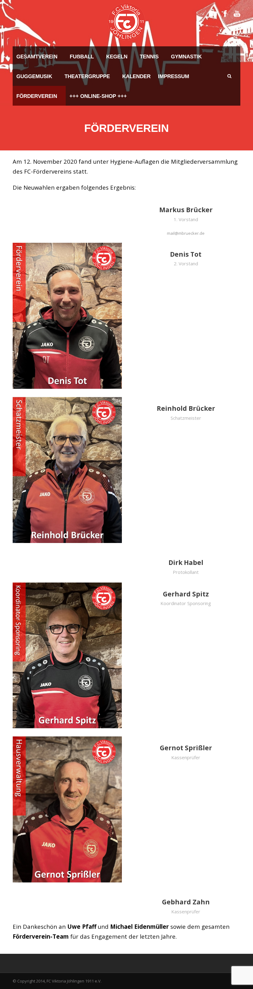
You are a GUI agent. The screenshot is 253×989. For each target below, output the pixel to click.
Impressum (173, 76)
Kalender (136, 76)
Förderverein (36, 96)
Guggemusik (34, 76)
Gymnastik (186, 57)
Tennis (149, 57)
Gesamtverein (36, 57)
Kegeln (116, 57)
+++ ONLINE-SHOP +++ (98, 96)
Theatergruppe (87, 76)
